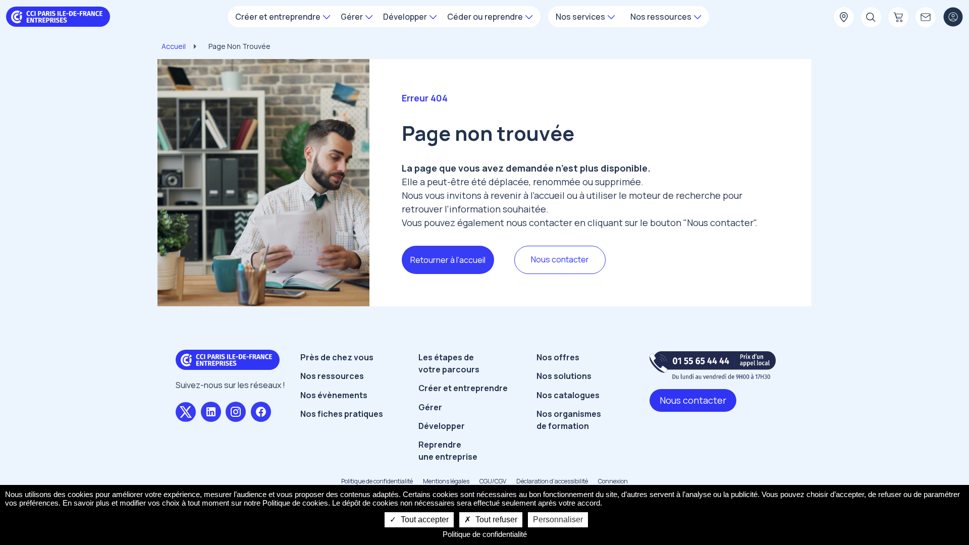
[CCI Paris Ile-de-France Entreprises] (58, 15)
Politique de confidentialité (377, 481)
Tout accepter (424, 519)
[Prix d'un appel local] (713, 365)
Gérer (430, 407)
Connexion (613, 481)
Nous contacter (560, 259)
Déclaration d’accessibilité (552, 481)
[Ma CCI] (844, 17)
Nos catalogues (568, 395)
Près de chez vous (336, 357)
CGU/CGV (492, 481)
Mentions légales (446, 481)
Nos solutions (563, 376)
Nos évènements (333, 395)
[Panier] (898, 17)
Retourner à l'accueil (448, 259)
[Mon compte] (953, 18)
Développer (441, 425)
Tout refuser (495, 519)
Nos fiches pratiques (341, 413)
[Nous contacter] (926, 17)
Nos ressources (332, 376)
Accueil (174, 46)
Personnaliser (558, 519)
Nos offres (557, 357)
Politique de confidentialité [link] (485, 534)
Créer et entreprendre (463, 388)
